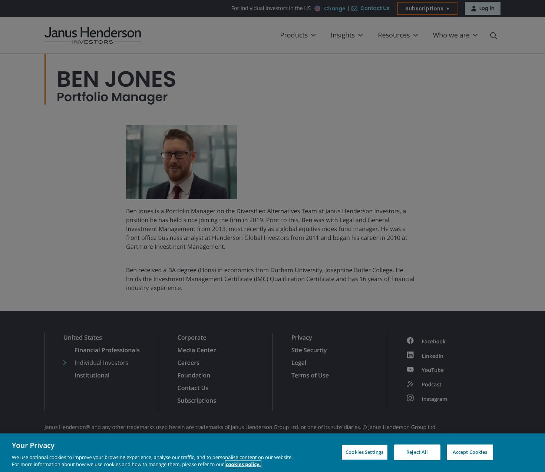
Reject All (417, 452)
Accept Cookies (470, 452)
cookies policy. (243, 464)
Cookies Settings (364, 452)
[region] (272, 452)
